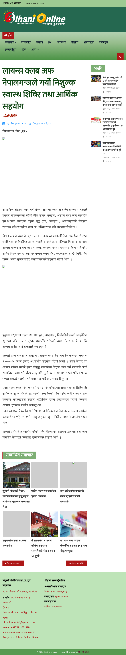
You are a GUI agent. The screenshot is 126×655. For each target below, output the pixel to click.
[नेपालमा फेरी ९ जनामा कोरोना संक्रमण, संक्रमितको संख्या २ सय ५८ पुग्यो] (44, 524)
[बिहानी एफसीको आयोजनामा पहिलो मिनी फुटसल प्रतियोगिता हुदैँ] (96, 144)
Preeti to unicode (35, 3)
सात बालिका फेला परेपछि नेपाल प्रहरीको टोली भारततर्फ (72, 496)
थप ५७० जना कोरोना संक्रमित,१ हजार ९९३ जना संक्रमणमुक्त (73, 545)
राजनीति (26, 42)
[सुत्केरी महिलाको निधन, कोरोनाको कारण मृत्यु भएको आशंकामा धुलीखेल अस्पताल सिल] (16, 475)
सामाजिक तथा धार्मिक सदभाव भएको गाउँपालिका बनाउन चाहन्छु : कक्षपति (78, 563)
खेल (24, 49)
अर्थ (50, 42)
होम (10, 35)
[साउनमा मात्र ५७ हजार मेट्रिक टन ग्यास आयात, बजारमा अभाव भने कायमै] (96, 98)
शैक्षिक (74, 42)
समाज (39, 42)
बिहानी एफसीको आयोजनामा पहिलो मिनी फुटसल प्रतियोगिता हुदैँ (112, 146)
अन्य (34, 49)
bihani (108, 91)
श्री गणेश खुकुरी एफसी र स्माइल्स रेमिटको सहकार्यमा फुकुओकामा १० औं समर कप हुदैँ (113, 124)
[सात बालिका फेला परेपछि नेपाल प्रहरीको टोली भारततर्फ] (73, 475)
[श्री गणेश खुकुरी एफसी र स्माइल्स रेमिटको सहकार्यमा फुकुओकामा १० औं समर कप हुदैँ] (96, 120)
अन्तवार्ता (89, 42)
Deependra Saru (41, 123)
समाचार (9, 42)
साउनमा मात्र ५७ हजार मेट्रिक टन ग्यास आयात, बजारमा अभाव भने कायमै (112, 101)
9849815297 (83, 651)
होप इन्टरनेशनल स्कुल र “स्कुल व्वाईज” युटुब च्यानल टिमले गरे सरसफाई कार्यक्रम (15, 563)
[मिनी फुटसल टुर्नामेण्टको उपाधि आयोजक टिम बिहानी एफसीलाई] (96, 78)
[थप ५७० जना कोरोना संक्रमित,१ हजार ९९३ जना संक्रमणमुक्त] (73, 524)
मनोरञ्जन (103, 42)
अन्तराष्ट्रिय (10, 49)
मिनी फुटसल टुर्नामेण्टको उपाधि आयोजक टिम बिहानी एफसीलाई (112, 81)
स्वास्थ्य (61, 42)
